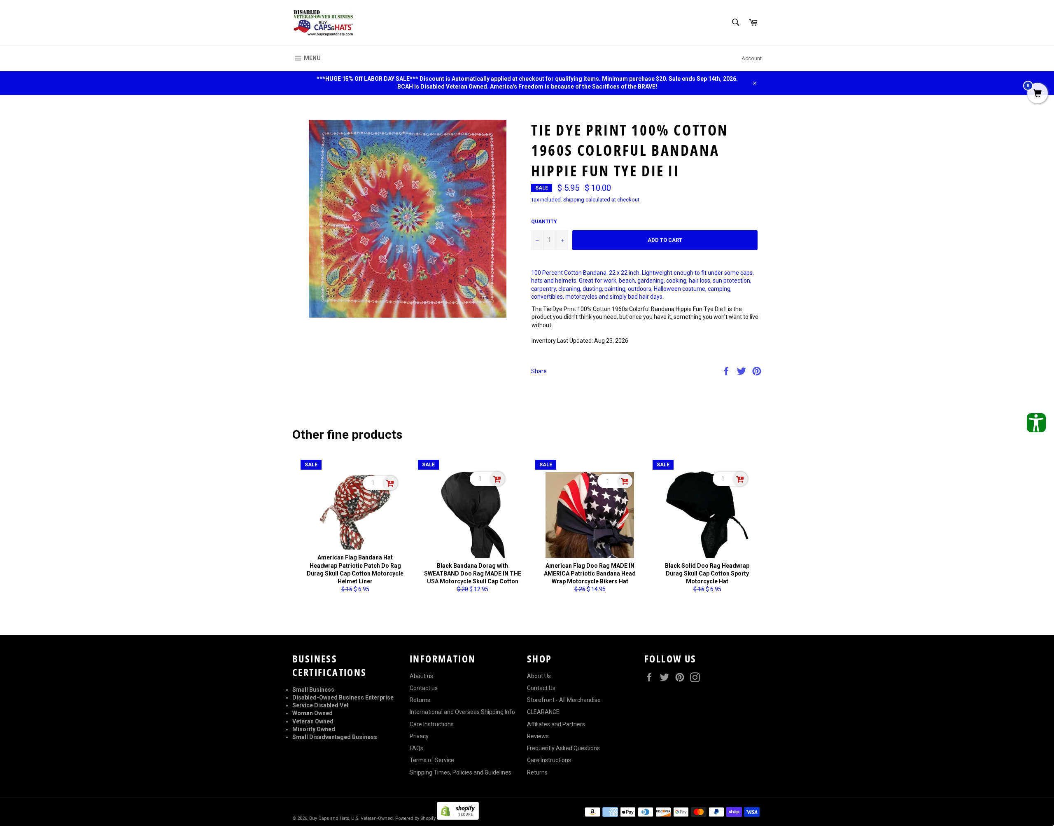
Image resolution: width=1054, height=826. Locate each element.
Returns (420, 700)
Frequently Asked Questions (563, 748)
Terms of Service (432, 760)
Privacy (419, 736)
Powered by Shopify (415, 818)
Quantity (544, 222)
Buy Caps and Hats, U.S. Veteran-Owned (351, 818)
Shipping (573, 200)
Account (752, 58)
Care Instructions (432, 724)
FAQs (416, 748)
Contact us (424, 688)
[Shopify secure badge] (458, 817)
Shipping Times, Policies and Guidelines (460, 772)
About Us (539, 676)
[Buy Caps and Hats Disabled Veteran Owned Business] (323, 22)
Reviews (538, 736)
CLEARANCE (543, 712)
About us (421, 676)
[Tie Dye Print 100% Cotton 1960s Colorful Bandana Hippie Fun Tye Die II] (407, 219)
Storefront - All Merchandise (564, 700)
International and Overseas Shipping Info (462, 712)
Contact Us (541, 688)
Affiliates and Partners (556, 724)
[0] (1037, 94)
